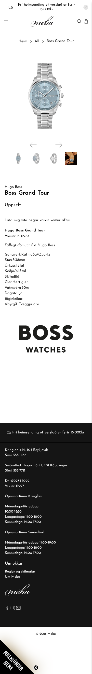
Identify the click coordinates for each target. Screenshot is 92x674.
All (37, 41)
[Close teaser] (35, 667)
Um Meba (12, 577)
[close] (85, 7)
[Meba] (42, 21)
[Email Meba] (18, 609)
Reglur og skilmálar (20, 572)
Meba (52, 633)
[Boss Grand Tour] (46, 96)
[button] (17, 657)
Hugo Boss (13, 187)
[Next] (59, 144)
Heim (22, 41)
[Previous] (33, 144)
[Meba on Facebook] (7, 609)
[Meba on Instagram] (13, 609)
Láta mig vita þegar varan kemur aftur (37, 220)
